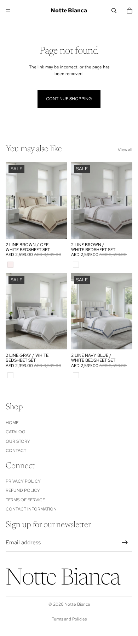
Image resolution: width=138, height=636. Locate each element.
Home (12, 422)
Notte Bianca (77, 604)
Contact (16, 450)
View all (125, 150)
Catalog (15, 432)
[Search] (114, 10)
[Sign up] (124, 542)
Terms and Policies (69, 619)
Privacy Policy (23, 481)
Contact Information (31, 509)
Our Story (18, 441)
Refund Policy (23, 490)
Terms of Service (25, 500)
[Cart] (129, 10)
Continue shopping (69, 99)
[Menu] (8, 10)
